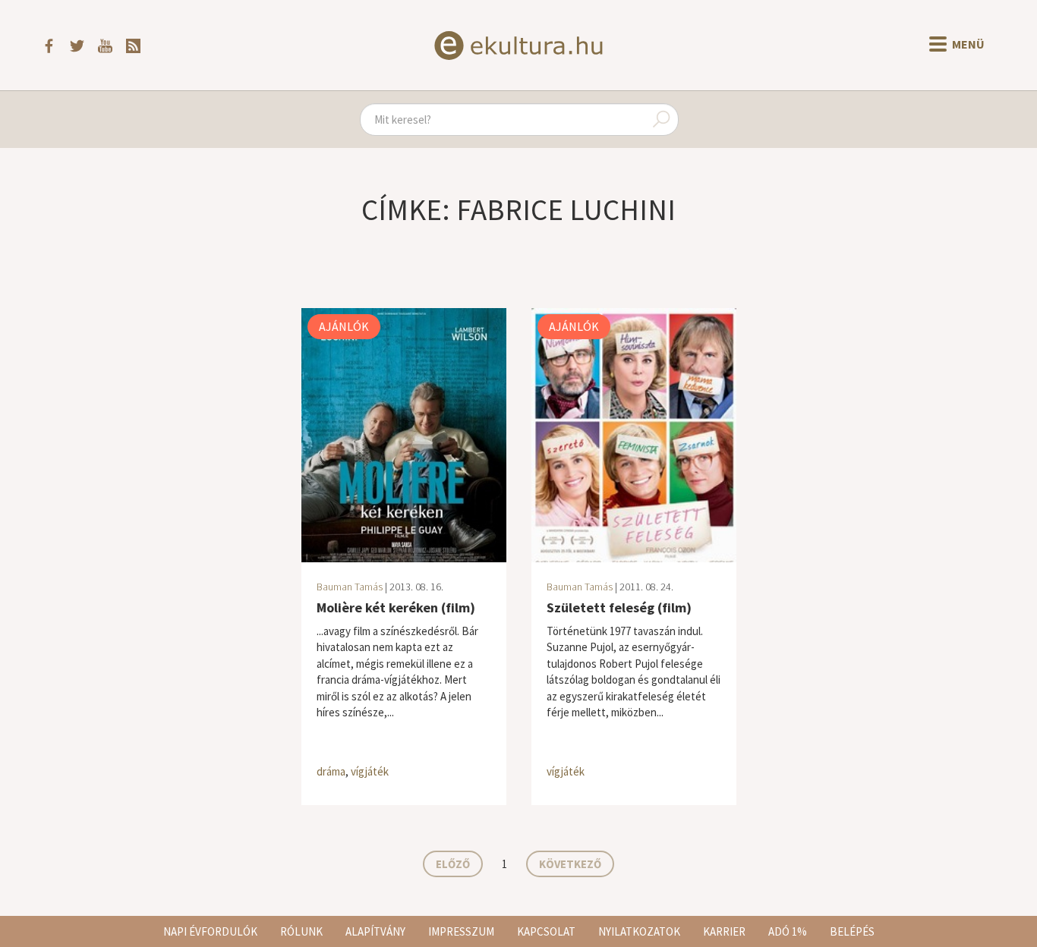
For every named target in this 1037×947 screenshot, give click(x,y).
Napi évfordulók (210, 931)
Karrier (724, 931)
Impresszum (461, 931)
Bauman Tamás (350, 586)
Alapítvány (375, 931)
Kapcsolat (546, 931)
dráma (331, 771)
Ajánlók (344, 326)
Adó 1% (787, 931)
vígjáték (370, 771)
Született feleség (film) (619, 607)
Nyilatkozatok (639, 931)
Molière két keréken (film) (396, 607)
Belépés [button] (852, 931)
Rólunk (301, 931)
